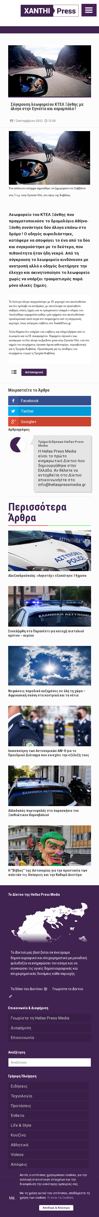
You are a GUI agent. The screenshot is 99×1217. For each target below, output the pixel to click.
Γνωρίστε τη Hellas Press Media (40, 1018)
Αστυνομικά (34, 372)
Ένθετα (17, 1115)
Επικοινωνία (22, 1037)
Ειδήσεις (19, 1086)
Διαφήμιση (21, 1027)
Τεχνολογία (21, 1096)
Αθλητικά (19, 1144)
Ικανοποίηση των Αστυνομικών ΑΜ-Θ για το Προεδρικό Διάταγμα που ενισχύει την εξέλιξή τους (48, 753)
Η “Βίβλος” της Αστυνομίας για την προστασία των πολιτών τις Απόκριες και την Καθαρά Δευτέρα (47, 872)
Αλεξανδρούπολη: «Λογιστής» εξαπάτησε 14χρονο (47, 575)
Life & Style (21, 1125)
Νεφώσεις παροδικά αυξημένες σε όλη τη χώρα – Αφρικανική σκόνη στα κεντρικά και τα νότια (46, 693)
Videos (17, 1154)
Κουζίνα (18, 1135)
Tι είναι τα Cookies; (60, 1197)
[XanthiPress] (50, 11)
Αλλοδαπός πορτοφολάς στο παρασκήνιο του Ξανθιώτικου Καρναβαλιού (43, 812)
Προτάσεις (21, 1105)
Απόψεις (19, 1164)
